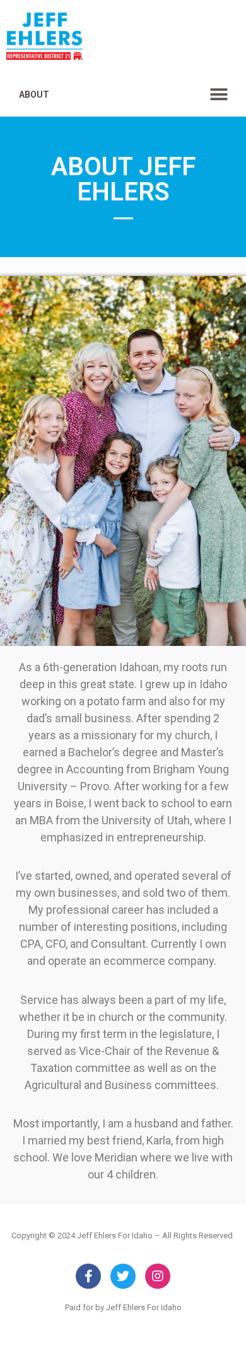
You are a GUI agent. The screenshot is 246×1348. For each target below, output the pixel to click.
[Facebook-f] (88, 1276)
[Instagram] (157, 1276)
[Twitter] (123, 1276)
